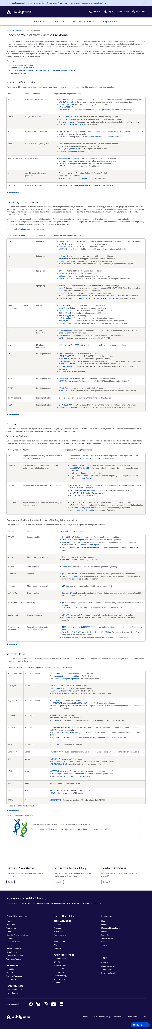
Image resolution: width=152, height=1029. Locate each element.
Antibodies (58, 925)
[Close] (143, 3)
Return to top (13, 193)
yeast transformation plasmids (66, 676)
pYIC (61, 288)
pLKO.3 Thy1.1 (55, 745)
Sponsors (10, 931)
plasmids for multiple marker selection (75, 776)
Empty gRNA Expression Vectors (129, 547)
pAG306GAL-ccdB (57, 771)
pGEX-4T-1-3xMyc (66, 273)
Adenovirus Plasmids (85, 510)
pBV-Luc (65, 586)
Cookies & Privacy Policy (100, 1017)
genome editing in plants (90, 545)
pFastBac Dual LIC (80, 164)
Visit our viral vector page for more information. (88, 443)
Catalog (38, 21)
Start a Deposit (12, 993)
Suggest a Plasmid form (49, 829)
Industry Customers (13, 949)
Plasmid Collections (14, 31)
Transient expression (67, 100)
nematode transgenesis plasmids (67, 679)
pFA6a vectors (64, 151)
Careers (9, 945)
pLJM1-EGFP (55, 693)
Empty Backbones (60, 965)
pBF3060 (65, 559)
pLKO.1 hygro (55, 701)
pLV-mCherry (64, 308)
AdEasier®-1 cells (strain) (80, 508)
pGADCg (62, 338)
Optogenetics (59, 972)
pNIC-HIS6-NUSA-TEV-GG (68, 405)
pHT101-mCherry (65, 318)
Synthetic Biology (60, 976)
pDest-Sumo (64, 391)
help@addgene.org (73, 829)
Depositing (10, 969)
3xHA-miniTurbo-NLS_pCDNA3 (99, 632)
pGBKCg (53, 783)
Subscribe (58, 882)
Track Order (140, 12)
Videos (104, 942)
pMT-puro (62, 161)
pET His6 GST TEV (66, 356)
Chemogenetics (60, 959)
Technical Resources (14, 976)
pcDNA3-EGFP (64, 305)
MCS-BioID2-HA (68, 627)
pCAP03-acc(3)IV (56, 774)
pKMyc (61, 271)
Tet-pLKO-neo (82, 540)
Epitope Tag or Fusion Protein (22, 68)
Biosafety (9, 938)
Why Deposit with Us (14, 990)
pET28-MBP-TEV (65, 378)
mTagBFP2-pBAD (66, 117)
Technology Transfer (14, 959)
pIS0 (64, 603)
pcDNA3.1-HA (64, 256)
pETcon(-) (62, 276)
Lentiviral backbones (78, 473)
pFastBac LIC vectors (85, 298)
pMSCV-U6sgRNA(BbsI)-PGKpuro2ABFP (85, 490)
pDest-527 (63, 293)
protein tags (38, 229)
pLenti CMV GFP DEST (79, 465)
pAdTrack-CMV (76, 502)
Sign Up (10, 882)
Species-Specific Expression (22, 65)
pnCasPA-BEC (67, 542)
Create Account (123, 12)
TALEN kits (66, 567)
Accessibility (118, 1017)
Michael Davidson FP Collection (114, 323)
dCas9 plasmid (65, 330)
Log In (110, 12)
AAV (55, 945)
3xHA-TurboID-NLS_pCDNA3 (73, 632)
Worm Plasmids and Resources (81, 178)
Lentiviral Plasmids (85, 478)
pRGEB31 (66, 615)
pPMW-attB (63, 279)
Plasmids (57, 928)
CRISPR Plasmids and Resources (82, 547)
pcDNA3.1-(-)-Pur (56, 686)
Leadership (10, 925)
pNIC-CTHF (63, 244)
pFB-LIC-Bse (63, 166)
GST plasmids (64, 371)
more (97, 771)
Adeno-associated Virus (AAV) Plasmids (93, 458)
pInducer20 (63, 259)
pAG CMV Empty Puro (67, 102)
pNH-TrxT (62, 398)
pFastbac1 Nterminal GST (69, 364)
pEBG (61, 354)
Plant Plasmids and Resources (102, 137)
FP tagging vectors (70, 316)
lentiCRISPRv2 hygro (58, 703)
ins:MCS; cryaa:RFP (66, 321)
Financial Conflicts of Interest (17, 935)
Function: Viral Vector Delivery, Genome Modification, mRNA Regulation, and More (43, 70)
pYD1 (61, 296)
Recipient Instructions (14, 956)
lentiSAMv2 (54, 718)
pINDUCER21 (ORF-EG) (59, 764)
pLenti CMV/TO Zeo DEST (80, 468)
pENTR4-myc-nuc (65, 335)
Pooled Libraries (60, 935)
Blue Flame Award (13, 942)
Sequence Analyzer (108, 966)
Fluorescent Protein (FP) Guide (83, 323)
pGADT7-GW (55, 790)
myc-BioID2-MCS (83, 627)
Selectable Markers (18, 73)
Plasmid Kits (58, 931)
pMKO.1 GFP (75, 493)
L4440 (61, 176)
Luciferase (73, 576)
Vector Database (107, 970)
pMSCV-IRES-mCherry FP (95, 485)
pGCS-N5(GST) (65, 366)
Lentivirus (57, 949)
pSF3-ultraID (67, 637)
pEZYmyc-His (64, 286)
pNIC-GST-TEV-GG (66, 119)
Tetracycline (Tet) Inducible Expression (112, 110)
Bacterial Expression (77, 124)
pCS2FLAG (63, 249)
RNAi (70, 593)
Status (143, 1017)
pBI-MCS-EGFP (64, 107)
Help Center (109, 21)
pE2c (61, 264)
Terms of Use (132, 1017)
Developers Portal (108, 973)
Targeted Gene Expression (69, 158)
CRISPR (57, 962)
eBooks (104, 925)
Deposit (57, 21)
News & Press (11, 952)
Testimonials (11, 928)
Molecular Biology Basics (110, 928)
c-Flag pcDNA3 (65, 241)
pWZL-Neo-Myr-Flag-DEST (69, 345)
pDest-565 (63, 261)
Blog (103, 921)
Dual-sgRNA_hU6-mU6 (71, 617)
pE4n (61, 361)
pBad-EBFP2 (64, 310)
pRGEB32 (53, 706)
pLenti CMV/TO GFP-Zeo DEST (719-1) (65, 732)
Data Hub (104, 963)
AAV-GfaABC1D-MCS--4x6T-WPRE (75, 608)
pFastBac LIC (64, 164)
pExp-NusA (63, 407)
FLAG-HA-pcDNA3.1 (80, 241)
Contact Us (106, 882)
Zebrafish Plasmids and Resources (87, 185)
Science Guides (107, 938)
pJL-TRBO (54, 752)
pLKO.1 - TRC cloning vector (60, 691)
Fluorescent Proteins (61, 969)
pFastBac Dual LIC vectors (107, 298)
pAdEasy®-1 (75, 505)
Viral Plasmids (59, 979)
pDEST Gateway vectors (68, 381)
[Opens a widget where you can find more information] (140, 1025)
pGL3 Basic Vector (69, 574)
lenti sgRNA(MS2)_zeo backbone (62, 727)
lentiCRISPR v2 (68, 537)
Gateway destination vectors (70, 144)
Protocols (105, 935)
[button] (95, 12)
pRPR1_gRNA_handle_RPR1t (70, 149)
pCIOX (61, 388)
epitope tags (25, 229)
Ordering (9, 973)
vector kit (67, 173)
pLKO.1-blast (55, 720)
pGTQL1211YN (56, 800)
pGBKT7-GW (64, 146)
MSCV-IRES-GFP (76, 485)
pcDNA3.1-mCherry (66, 105)
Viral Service (11, 979)
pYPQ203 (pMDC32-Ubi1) (69, 131)
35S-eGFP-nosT (65, 313)
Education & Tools (82, 21)
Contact (85, 1017)
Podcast (104, 931)
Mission (9, 921)
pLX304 (53, 715)
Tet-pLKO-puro (67, 540)
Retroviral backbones (78, 495)
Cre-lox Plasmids (83, 557)
